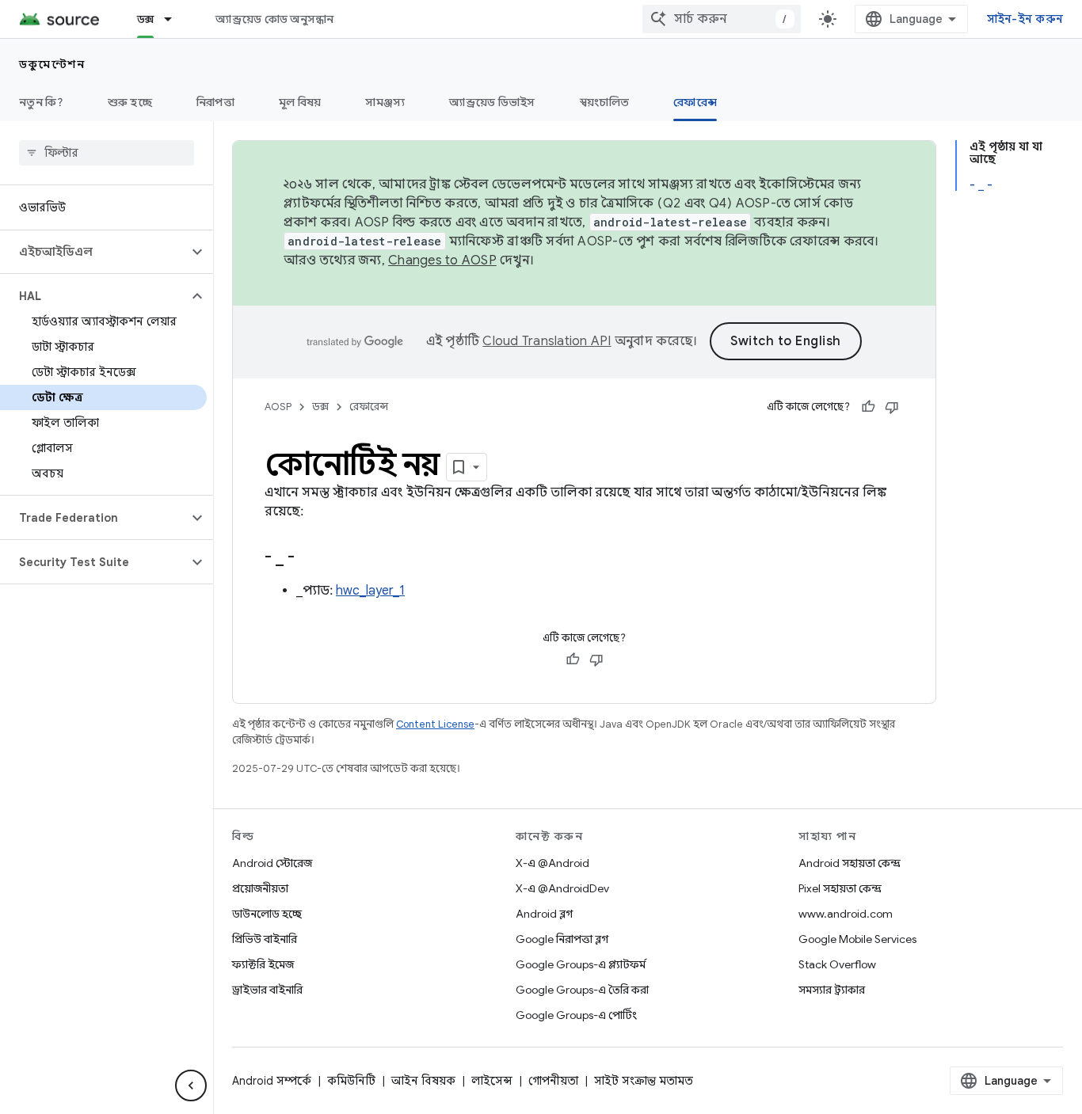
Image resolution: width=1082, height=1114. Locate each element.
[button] (94, 251)
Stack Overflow (837, 964)
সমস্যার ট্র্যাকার (831, 990)
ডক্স (145, 19)
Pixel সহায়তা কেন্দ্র (840, 888)
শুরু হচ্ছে (130, 102)
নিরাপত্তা (215, 102)
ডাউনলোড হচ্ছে (267, 914)
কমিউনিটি (351, 1080)
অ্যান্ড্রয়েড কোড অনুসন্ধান (274, 19)
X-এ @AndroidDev (562, 888)
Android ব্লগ (544, 914)
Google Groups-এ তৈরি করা (582, 990)
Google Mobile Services (857, 939)
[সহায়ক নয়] (892, 407)
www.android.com (845, 914)
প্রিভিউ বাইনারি (264, 939)
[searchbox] (106, 152)
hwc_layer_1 (370, 591)
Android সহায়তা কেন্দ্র (849, 863)
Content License (435, 724)
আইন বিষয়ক (423, 1080)
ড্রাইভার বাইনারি (267, 990)
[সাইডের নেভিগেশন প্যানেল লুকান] (191, 1085)
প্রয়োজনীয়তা (260, 888)
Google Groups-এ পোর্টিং (576, 1015)
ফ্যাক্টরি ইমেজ (263, 964)
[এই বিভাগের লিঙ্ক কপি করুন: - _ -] (310, 558)
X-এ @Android (552, 863)
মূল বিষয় (300, 102)
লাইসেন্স (491, 1080)
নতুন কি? (41, 102)
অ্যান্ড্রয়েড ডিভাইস (492, 102)
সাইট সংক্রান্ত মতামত (643, 1080)
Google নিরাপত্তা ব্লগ (562, 939)
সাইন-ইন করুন (1025, 19)
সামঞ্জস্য (385, 102)
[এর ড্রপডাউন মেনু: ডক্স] (175, 19)
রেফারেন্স (695, 102)
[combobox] (721, 19)
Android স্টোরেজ (272, 863)
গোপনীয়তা (553, 1080)
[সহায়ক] (868, 407)
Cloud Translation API (546, 341)
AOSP (278, 406)
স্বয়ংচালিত (605, 102)
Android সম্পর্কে (271, 1080)
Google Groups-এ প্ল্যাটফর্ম (581, 964)
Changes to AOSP (442, 260)
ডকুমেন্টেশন (52, 64)
